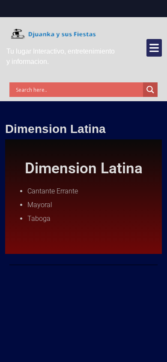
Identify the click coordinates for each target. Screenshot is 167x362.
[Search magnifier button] (150, 89)
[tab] (154, 48)
